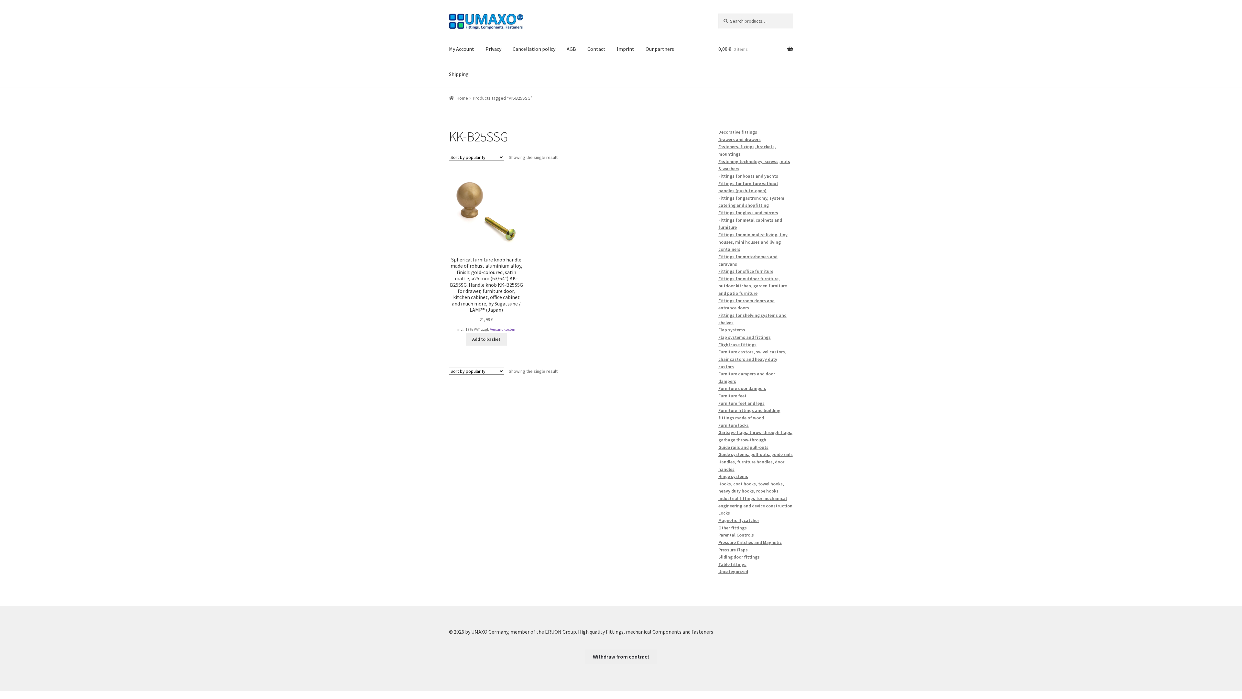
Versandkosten (502, 329)
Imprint (625, 49)
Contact (596, 49)
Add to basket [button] (486, 339)
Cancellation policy (534, 49)
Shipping (459, 74)
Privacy (493, 49)
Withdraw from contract (621, 656)
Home (462, 98)
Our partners (660, 49)
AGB (571, 49)
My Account (461, 49)
